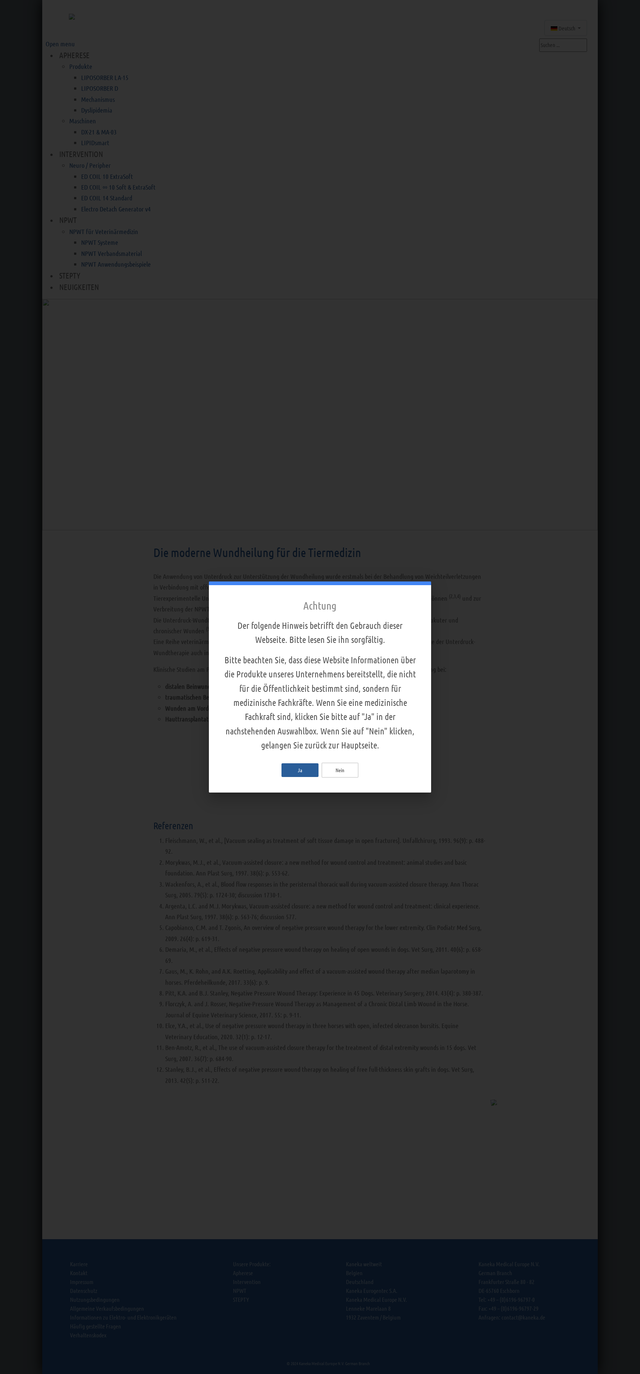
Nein (340, 770)
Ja (300, 770)
